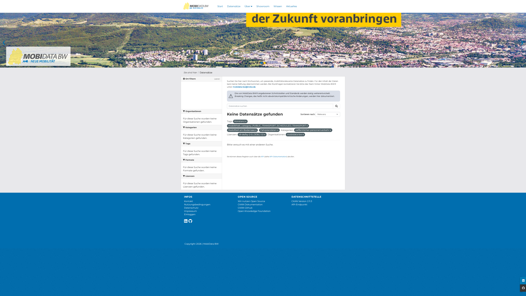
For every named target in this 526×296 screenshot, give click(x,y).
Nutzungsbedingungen (197, 204)
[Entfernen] (245, 122)
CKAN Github (245, 208)
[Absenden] (336, 106)
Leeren (217, 79)
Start (220, 6)
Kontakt (188, 201)
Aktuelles (291, 6)
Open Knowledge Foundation (254, 211)
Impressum (190, 211)
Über (248, 6)
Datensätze (233, 6)
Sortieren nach (308, 114)
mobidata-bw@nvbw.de (244, 87)
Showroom (262, 6)
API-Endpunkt (299, 204)
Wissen (278, 6)
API (262, 157)
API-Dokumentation (278, 157)
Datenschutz (191, 208)
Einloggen (189, 214)
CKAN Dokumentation (250, 204)
